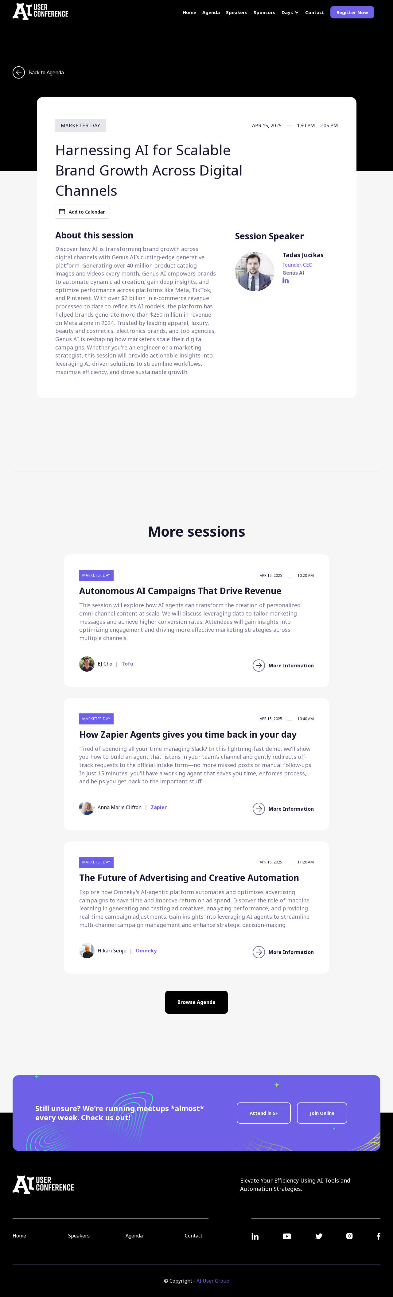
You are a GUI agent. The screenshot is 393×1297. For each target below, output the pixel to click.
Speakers (236, 12)
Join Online (322, 1113)
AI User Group (212, 1280)
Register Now (352, 12)
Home (189, 12)
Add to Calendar (87, 212)
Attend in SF (264, 1113)
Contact (314, 12)
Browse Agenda (196, 1002)
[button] (290, 12)
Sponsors (264, 12)
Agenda (211, 12)
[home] (40, 11)
